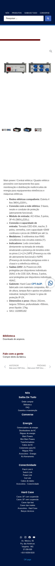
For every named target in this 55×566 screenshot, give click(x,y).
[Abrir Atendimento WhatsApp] (50, 283)
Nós (27, 392)
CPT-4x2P (36, 284)
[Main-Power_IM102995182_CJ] (27, 68)
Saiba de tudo (27, 397)
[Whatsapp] (21, 537)
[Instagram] (25, 537)
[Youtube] (34, 537)
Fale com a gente (13, 353)
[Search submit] (48, 18)
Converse (27, 414)
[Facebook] (30, 537)
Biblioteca (9, 335)
